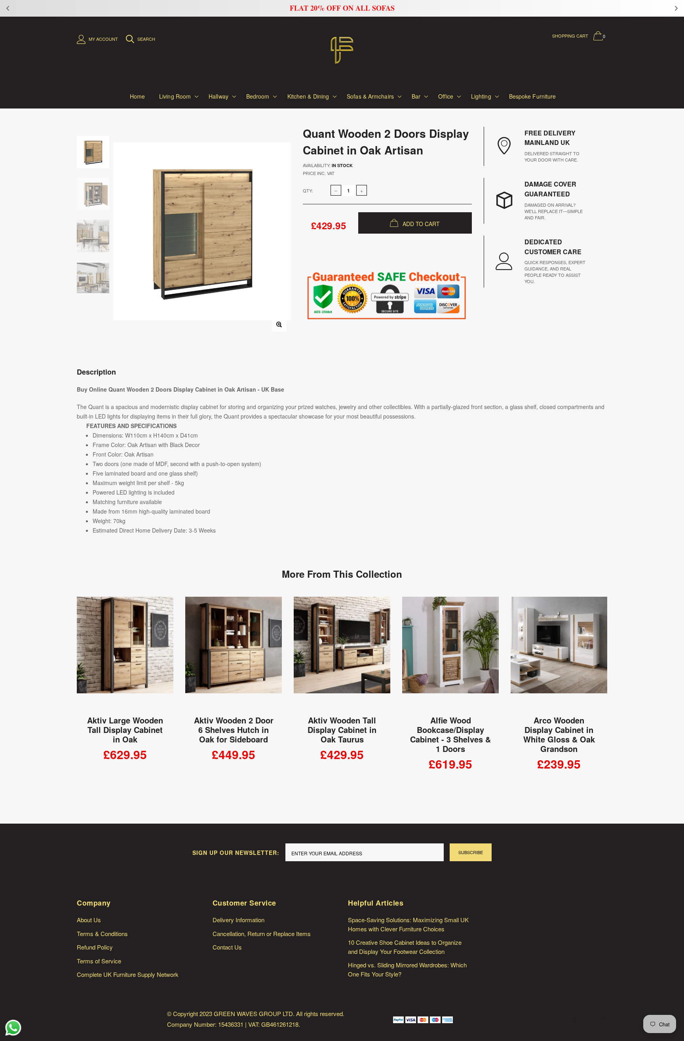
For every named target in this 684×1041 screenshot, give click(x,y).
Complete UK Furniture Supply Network (128, 974)
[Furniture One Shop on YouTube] (574, 1019)
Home (137, 96)
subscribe (470, 852)
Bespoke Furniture (532, 96)
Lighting (481, 96)
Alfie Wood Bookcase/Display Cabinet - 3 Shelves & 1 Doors (450, 734)
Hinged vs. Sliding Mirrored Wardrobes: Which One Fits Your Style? (407, 969)
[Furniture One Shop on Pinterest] (604, 1019)
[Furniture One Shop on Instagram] (589, 1019)
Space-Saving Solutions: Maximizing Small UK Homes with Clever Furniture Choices (408, 924)
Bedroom (258, 96)
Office (445, 96)
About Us (89, 919)
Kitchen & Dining (308, 96)
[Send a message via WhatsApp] (13, 1027)
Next (624, 691)
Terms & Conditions (102, 933)
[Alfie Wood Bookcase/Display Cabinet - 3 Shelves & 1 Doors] (450, 654)
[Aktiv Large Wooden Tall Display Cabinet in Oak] (125, 654)
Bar (416, 96)
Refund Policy (95, 947)
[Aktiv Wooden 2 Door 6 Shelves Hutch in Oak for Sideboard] (233, 654)
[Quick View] (162, 607)
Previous (59, 691)
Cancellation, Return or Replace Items (262, 933)
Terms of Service (99, 961)
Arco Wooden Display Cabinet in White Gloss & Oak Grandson (559, 734)
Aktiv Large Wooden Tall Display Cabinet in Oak (125, 729)
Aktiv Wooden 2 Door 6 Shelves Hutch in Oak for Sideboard (234, 729)
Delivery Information (238, 919)
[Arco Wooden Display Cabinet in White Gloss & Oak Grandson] (559, 654)
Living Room (175, 96)
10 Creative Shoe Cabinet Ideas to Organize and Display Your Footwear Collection (405, 946)
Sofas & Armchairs (370, 96)
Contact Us (227, 947)
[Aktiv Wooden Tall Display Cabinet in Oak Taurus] (342, 654)
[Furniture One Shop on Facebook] (559, 1019)
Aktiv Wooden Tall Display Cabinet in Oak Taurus (342, 729)
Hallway (218, 96)
